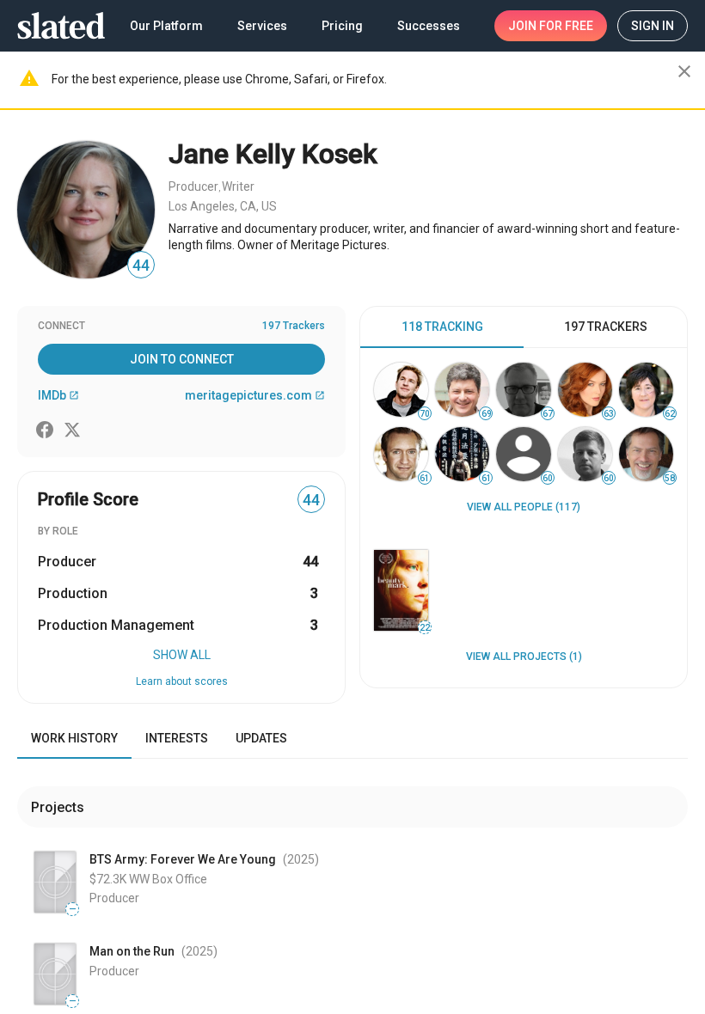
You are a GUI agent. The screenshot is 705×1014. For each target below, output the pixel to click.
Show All (182, 655)
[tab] (442, 327)
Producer (193, 186)
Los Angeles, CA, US (223, 206)
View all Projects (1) (524, 657)
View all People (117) (523, 507)
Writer (238, 186)
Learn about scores (182, 681)
